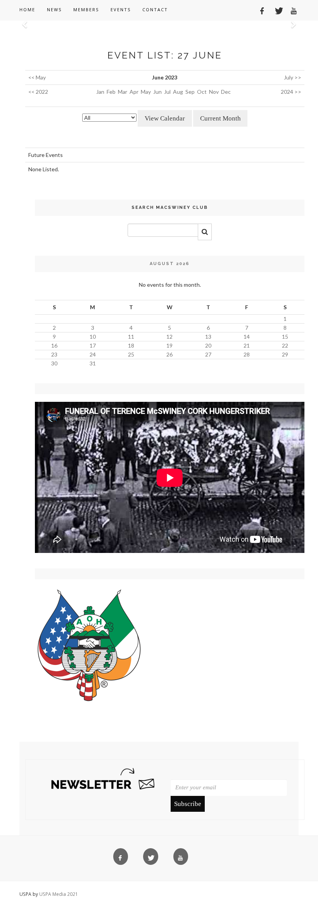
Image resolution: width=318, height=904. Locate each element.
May (146, 91)
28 (247, 354)
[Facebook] (259, 10)
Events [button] (121, 9)
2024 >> (291, 91)
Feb (111, 91)
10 (93, 336)
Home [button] (27, 9)
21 (247, 345)
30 (54, 363)
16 (54, 345)
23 (54, 354)
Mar (122, 91)
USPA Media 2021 (58, 894)
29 (285, 354)
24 (93, 354)
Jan (100, 91)
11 (131, 336)
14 (247, 336)
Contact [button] (155, 9)
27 (208, 354)
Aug (178, 91)
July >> (292, 77)
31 (93, 363)
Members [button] (86, 9)
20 (208, 345)
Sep (190, 91)
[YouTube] (291, 10)
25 (131, 354)
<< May (37, 77)
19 (169, 345)
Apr (134, 91)
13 (208, 336)
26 (169, 354)
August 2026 (170, 263)
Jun (157, 91)
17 (93, 345)
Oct (202, 91)
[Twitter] (275, 10)
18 (131, 345)
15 (285, 336)
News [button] (54, 9)
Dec (226, 91)
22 (285, 345)
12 (169, 336)
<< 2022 (38, 91)
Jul (167, 91)
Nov (214, 91)
